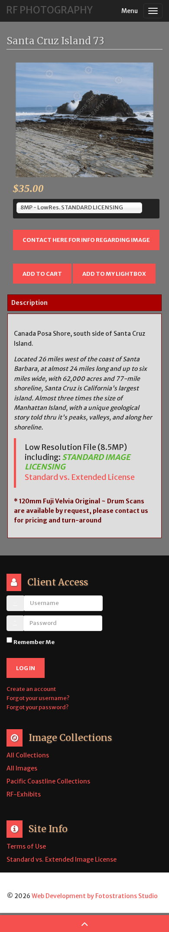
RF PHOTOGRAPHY (49, 10)
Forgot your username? (37, 698)
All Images (21, 768)
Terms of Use (26, 846)
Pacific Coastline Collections (48, 781)
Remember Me (34, 642)
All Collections (27, 755)
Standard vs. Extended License (80, 477)
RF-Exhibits (23, 794)
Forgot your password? (37, 707)
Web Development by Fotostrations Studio (95, 896)
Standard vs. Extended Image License (61, 859)
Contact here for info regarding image (86, 240)
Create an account (31, 689)
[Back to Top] (84, 923)
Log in (25, 668)
